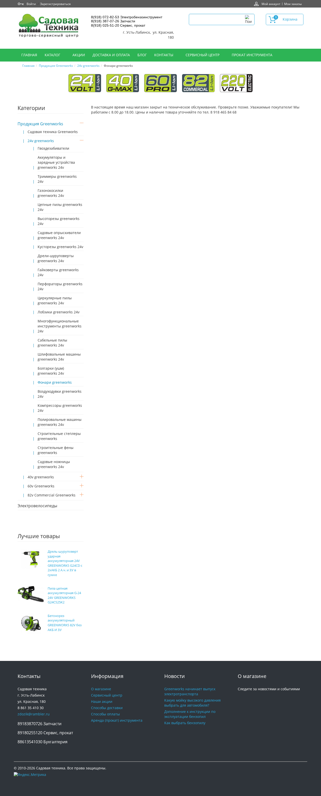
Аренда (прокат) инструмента (116, 720)
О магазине (101, 689)
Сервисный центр (203, 54)
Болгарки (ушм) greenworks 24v (51, 371)
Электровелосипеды (37, 505)
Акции (78, 54)
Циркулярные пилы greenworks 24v (55, 300)
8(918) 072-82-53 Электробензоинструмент (126, 17)
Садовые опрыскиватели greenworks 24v (59, 235)
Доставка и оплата (111, 54)
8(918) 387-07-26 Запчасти (113, 21)
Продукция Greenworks (56, 66)
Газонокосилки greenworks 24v (51, 193)
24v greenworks (88, 66)
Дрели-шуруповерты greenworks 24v (56, 258)
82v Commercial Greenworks (51, 495)
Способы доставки (107, 707)
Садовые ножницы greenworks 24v (54, 464)
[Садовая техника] (49, 26)
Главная (29, 54)
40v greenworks (41, 477)
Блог (142, 54)
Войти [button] (31, 4)
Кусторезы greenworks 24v (60, 246)
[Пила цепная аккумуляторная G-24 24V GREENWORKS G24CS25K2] (31, 593)
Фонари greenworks (55, 382)
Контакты (164, 54)
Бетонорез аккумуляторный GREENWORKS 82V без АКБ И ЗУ (65, 622)
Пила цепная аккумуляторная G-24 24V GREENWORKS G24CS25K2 (64, 595)
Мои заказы (293, 4)
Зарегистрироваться (55, 4)
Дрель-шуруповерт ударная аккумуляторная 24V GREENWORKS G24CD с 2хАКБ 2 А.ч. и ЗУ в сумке (65, 563)
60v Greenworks (41, 486)
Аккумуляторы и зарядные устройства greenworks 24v (56, 162)
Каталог (53, 54)
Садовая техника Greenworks (53, 131)
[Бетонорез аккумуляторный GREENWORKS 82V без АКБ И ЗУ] (31, 623)
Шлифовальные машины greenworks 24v (59, 357)
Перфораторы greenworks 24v (60, 286)
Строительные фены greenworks (55, 450)
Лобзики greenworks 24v (58, 312)
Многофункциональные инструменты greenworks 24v (60, 326)
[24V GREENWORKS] (84, 83)
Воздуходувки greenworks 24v (60, 394)
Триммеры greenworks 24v (57, 179)
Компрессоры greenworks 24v (60, 408)
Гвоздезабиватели (53, 148)
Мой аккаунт (271, 4)
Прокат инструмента (252, 54)
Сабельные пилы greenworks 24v (52, 343)
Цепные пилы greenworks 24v (60, 207)
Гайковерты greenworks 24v (58, 272)
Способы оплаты (105, 714)
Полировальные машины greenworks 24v (60, 422)
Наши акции (101, 701)
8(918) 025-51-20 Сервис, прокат (118, 25)
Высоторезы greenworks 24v (58, 221)
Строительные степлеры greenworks (59, 436)
